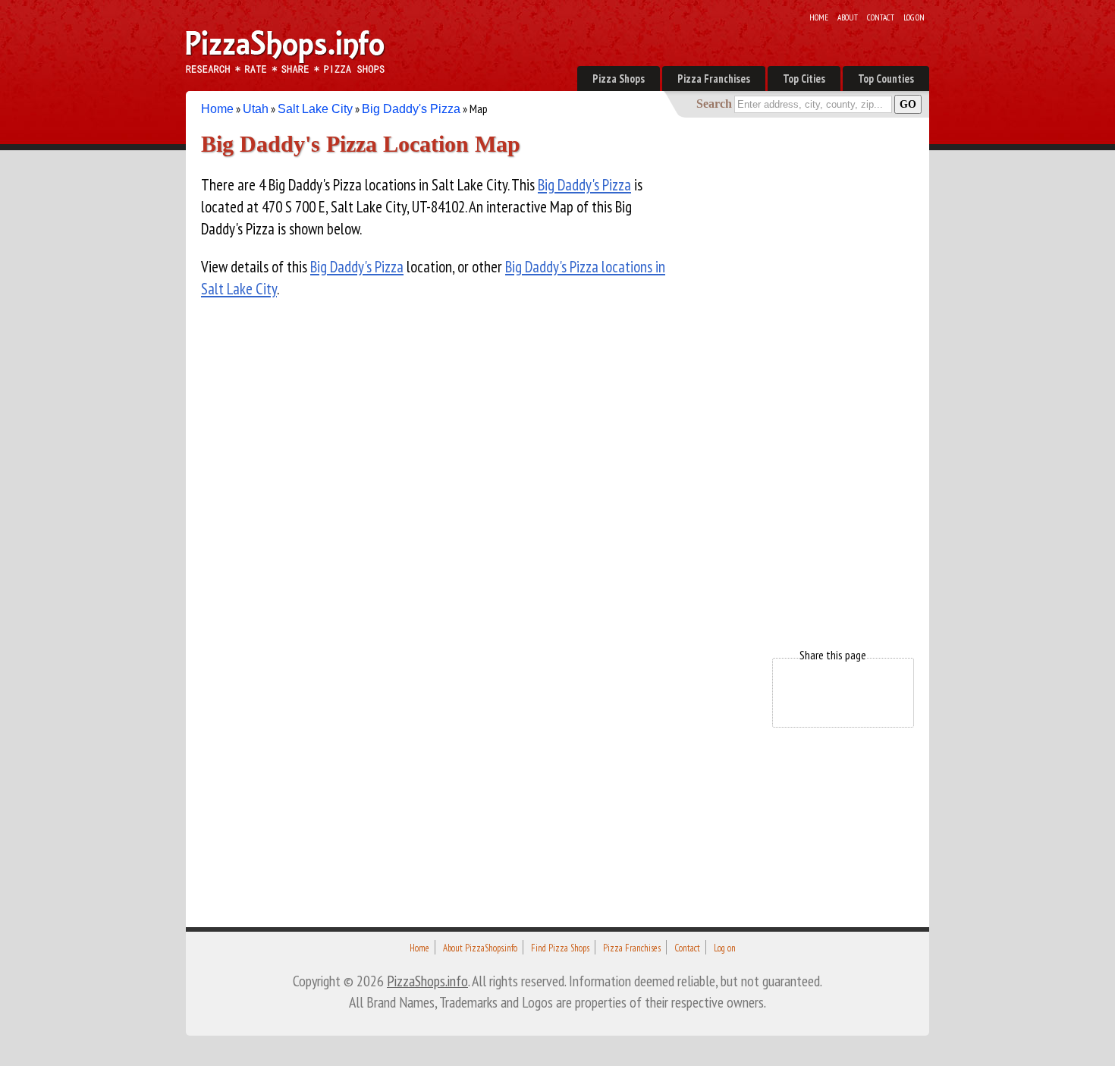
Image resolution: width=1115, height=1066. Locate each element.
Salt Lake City (315, 108)
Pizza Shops (618, 78)
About (847, 17)
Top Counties (886, 78)
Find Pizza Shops (560, 948)
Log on (914, 17)
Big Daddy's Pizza (411, 108)
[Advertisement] (800, 385)
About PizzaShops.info (480, 948)
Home (818, 17)
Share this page (832, 654)
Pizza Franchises (713, 78)
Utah (256, 108)
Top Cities (804, 78)
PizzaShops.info (427, 980)
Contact (880, 17)
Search (714, 103)
